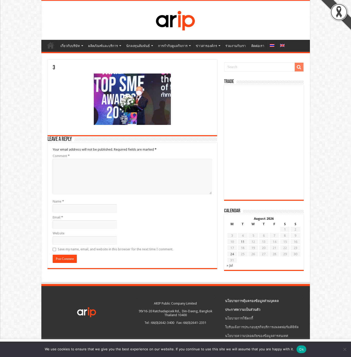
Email (58, 217)
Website (58, 233)
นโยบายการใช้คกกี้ (239, 318)
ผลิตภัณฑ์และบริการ (103, 46)
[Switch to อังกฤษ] (282, 45)
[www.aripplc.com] (175, 20)
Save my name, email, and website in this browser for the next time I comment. (115, 249)
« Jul (230, 265)
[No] (344, 349)
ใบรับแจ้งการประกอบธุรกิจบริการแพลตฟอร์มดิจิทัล (262, 327)
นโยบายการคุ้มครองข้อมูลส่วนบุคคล (252, 301)
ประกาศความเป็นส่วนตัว (242, 310)
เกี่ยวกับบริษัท (70, 46)
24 (232, 254)
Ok (301, 349)
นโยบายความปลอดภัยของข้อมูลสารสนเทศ (256, 336)
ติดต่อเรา (257, 46)
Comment (61, 156)
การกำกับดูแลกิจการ (173, 46)
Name (58, 201)
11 (242, 242)
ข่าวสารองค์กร (206, 46)
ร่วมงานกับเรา (235, 46)
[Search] (299, 67)
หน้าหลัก (50, 45)
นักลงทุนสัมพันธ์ (138, 46)
